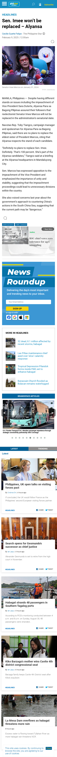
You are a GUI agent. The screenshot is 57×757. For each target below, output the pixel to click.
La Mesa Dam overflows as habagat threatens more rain (27, 722)
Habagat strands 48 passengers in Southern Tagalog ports (26, 604)
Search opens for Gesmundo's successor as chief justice (23, 545)
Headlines (9, 14)
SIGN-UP (17, 308)
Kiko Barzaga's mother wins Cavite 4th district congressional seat (29, 663)
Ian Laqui (11, 552)
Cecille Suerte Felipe (12, 33)
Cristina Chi (12, 493)
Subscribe (49, 5)
